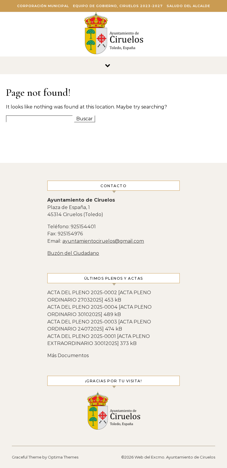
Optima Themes (63, 457)
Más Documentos (68, 355)
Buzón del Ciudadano (73, 253)
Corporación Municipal (43, 6)
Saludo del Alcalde (188, 6)
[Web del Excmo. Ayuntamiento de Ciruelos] (113, 34)
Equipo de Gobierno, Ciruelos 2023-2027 (118, 6)
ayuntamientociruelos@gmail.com (103, 241)
